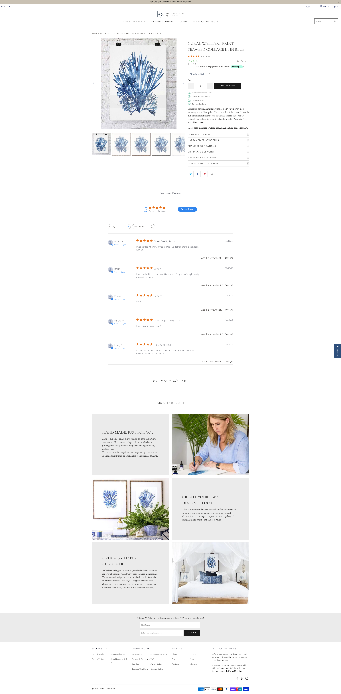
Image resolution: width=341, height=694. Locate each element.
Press (192, 659)
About (174, 654)
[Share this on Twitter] (191, 174)
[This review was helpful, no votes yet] (226, 257)
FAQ (152, 659)
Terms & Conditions (140, 669)
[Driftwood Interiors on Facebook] (237, 678)
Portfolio (175, 664)
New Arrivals (140, 22)
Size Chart (136, 664)
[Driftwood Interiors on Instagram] (247, 678)
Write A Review (187, 209)
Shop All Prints (98, 659)
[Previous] (94, 83)
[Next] (183, 83)
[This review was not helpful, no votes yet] (231, 257)
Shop (125, 22)
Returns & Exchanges (140, 659)
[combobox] (119, 226)
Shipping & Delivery (159, 654)
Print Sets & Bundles (176, 22)
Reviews (193, 664)
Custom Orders (157, 669)
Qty (189, 80)
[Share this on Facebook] (198, 174)
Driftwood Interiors (107, 689)
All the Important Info (202, 22)
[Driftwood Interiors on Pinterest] (242, 678)
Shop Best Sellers (98, 654)
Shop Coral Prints (118, 654)
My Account (137, 654)
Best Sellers (156, 22)
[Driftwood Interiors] (170, 14)
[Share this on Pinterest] (205, 174)
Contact (5, 6)
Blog (174, 659)
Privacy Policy (156, 664)
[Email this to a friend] (212, 174)
